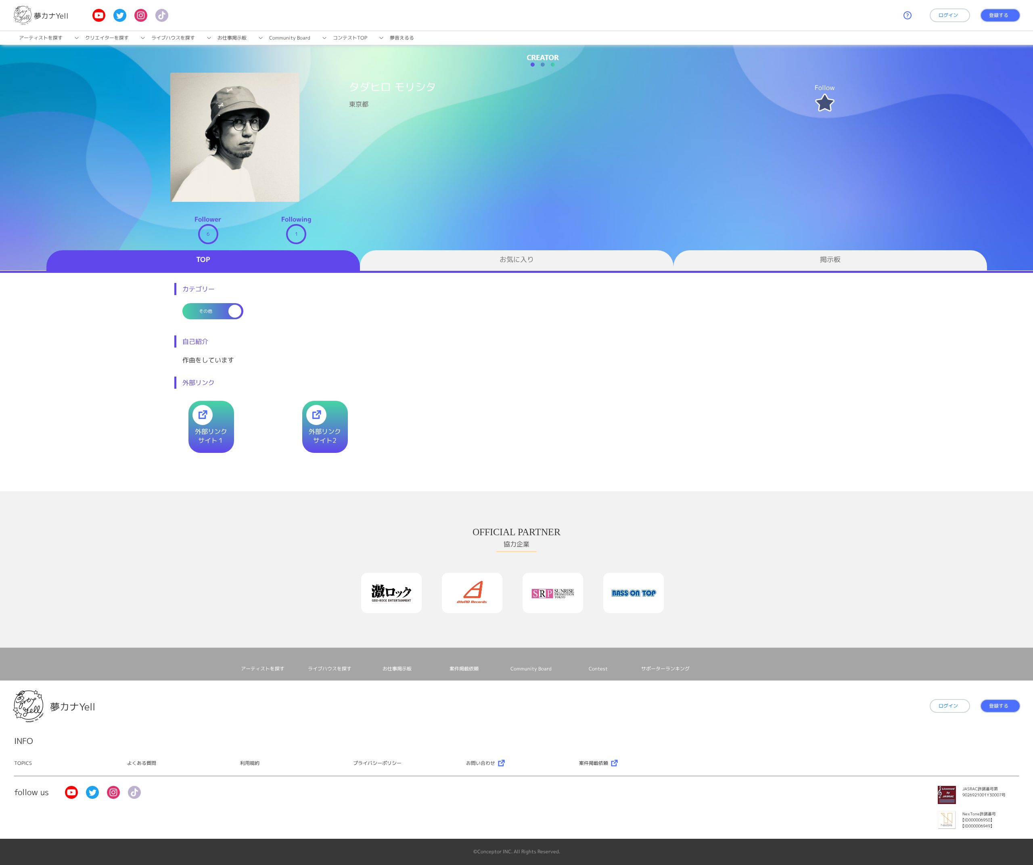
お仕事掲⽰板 (232, 37)
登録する (998, 15)
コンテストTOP (350, 37)
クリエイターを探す (107, 37)
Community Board (289, 37)
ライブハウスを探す (173, 37)
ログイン (948, 15)
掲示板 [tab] (830, 259)
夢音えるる (402, 37)
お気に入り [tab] (517, 259)
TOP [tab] (203, 259)
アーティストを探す (41, 37)
